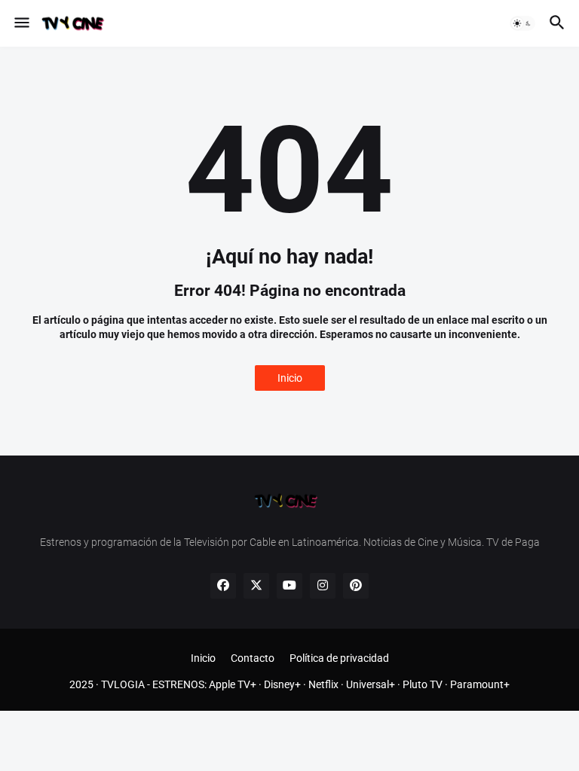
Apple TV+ (232, 684)
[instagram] (322, 586)
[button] (20, 23)
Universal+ (370, 684)
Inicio (289, 378)
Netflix (323, 684)
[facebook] (223, 586)
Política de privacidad (339, 658)
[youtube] (289, 586)
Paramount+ (480, 684)
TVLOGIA (123, 684)
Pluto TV (423, 684)
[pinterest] (356, 586)
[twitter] (256, 586)
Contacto (252, 658)
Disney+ (282, 684)
